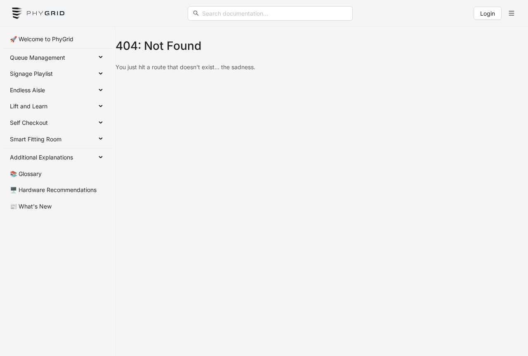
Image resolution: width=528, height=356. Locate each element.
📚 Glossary (26, 173)
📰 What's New (31, 206)
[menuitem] (57, 39)
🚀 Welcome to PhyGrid (41, 38)
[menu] (57, 122)
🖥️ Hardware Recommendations (53, 189)
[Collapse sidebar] (511, 13)
